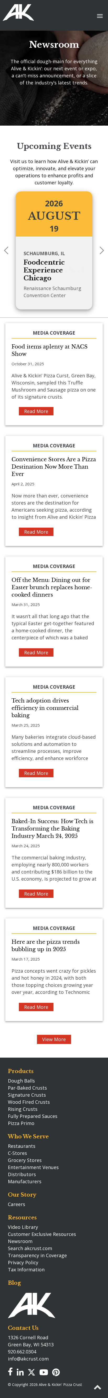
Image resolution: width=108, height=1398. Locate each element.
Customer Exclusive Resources (42, 1234)
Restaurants (21, 1146)
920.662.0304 (22, 1351)
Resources (22, 1217)
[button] (101, 250)
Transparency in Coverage (37, 1255)
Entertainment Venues (33, 1167)
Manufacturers (24, 1181)
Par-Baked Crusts (27, 1088)
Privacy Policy (23, 1262)
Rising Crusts (22, 1109)
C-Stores (17, 1153)
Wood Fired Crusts (29, 1102)
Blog (14, 1283)
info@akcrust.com (28, 1359)
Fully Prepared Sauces (32, 1116)
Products (21, 1071)
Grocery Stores (25, 1160)
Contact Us (23, 1328)
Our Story (22, 1195)
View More (54, 1039)
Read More (36, 411)
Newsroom (20, 1241)
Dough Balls (21, 1081)
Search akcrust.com (30, 1248)
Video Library (23, 1227)
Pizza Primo (21, 1123)
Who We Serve (28, 1136)
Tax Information (26, 1269)
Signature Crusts (27, 1095)
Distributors (22, 1174)
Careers (16, 1204)
